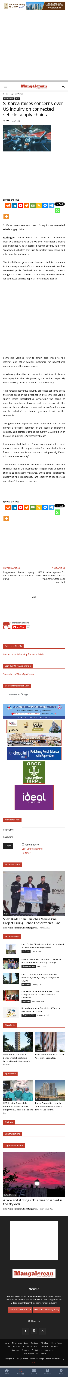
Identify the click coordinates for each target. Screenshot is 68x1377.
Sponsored (10, 1074)
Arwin (34, 1362)
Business (15, 1350)
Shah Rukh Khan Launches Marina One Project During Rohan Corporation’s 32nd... (32, 921)
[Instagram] (34, 1331)
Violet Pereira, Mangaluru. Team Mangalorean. (20, 928)
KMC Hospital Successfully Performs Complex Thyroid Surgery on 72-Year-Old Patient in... (18, 1108)
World (17, 98)
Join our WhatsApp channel (18, 666)
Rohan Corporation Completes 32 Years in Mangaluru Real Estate (41, 1010)
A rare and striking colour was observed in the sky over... (32, 1202)
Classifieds (26, 984)
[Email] (33, 205)
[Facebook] (25, 1331)
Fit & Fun (44, 1343)
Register (26, 853)
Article (6, 914)
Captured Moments (14, 1146)
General (25, 1350)
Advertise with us (13, 646)
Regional (44, 1346)
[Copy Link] (39, 205)
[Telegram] (51, 205)
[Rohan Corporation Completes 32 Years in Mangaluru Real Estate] (11, 1012)
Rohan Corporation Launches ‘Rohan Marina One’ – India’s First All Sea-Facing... (49, 1107)
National (54, 1346)
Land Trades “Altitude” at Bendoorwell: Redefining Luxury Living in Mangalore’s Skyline (40, 978)
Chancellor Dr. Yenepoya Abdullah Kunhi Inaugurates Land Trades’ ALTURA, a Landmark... (40, 995)
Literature (49, 1350)
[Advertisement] (34, 46)
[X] (42, 1331)
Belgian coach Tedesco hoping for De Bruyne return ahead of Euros (18, 576)
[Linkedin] (14, 205)
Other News (56, 1343)
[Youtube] (20, 205)
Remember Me (32, 845)
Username (8, 830)
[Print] (26, 205)
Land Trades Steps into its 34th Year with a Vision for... (50, 1056)
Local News (26, 951)
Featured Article (12, 865)
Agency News (17, 94)
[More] (6, 216)
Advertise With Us (30, 1353)
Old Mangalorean (30, 1346)
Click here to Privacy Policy (46, 1310)
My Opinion (37, 1350)
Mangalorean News (28, 966)
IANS (7, 120)
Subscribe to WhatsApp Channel (19, 675)
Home (5, 94)
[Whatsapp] (57, 210)
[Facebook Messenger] (45, 205)
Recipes (34, 1343)
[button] (5, 86)
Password (8, 837)
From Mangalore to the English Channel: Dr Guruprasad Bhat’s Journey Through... (42, 961)
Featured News (12, 937)
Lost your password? (32, 849)
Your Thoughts (14, 1346)
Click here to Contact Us (20, 1310)
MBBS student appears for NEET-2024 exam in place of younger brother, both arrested (50, 577)
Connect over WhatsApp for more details (23, 655)
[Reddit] (8, 205)
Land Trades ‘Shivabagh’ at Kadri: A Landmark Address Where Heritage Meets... (43, 946)
